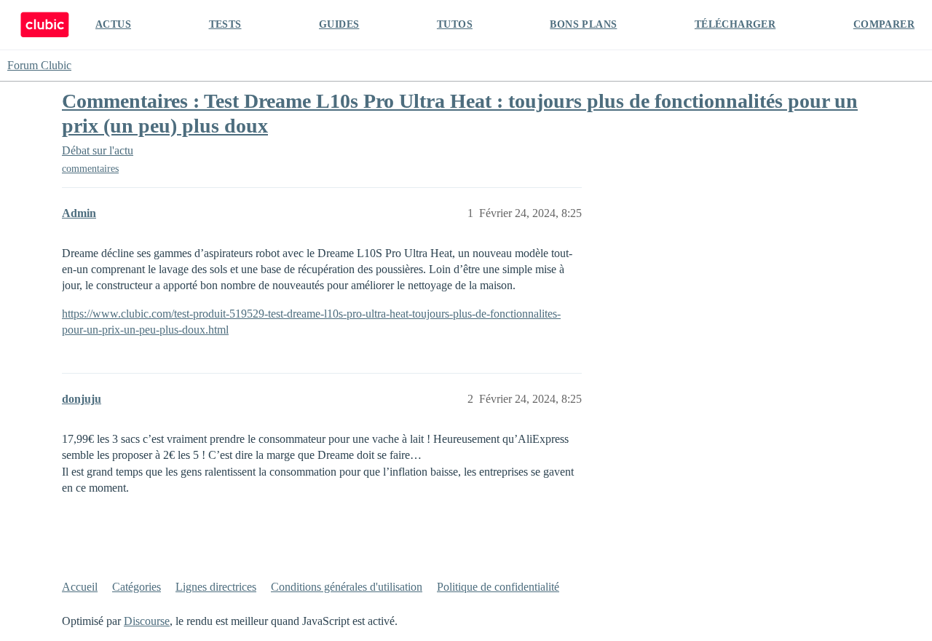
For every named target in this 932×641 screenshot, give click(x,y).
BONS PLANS (583, 24)
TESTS (225, 24)
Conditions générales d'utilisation (346, 587)
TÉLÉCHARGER (735, 24)
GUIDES (339, 24)
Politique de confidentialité (498, 587)
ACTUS (113, 24)
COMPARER (884, 24)
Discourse (147, 621)
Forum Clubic (39, 65)
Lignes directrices (215, 587)
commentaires (90, 168)
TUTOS (455, 24)
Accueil (80, 587)
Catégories (136, 587)
